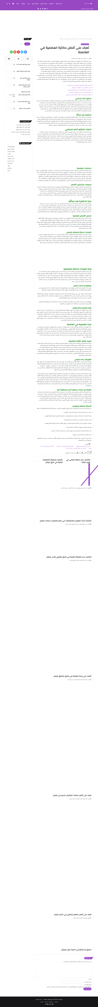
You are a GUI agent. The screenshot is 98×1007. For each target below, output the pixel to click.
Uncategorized (11, 146)
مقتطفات (23, 3)
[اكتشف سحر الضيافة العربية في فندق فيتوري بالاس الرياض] (63, 539)
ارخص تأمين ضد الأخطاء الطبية (23, 71)
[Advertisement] (49, 22)
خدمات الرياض (39, 999)
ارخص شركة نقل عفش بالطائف (25, 79)
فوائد (9, 165)
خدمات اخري (10, 156)
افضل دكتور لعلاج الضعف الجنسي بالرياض (24, 86)
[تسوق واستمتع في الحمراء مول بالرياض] (63, 932)
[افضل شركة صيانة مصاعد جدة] (11, 66)
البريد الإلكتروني (87, 982)
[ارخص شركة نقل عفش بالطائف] (11, 80)
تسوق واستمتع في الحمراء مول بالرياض (76, 949)
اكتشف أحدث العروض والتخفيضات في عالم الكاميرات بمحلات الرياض (65, 520)
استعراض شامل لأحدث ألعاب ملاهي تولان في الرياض (78, 94)
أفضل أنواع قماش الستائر (24, 95)
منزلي (28, 3)
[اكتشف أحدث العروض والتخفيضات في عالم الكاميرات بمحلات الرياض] (63, 503)
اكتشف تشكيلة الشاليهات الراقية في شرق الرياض (79, 85)
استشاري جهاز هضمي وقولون (83, 446)
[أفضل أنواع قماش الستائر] (11, 97)
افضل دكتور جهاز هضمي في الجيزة (64, 446)
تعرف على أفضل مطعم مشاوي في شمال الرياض (72, 914)
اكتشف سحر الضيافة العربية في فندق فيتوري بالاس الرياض (68, 557)
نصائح (18, 3)
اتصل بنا (41, 1001)
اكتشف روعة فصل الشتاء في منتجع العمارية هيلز (79, 90)
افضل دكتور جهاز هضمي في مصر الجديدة (76, 448)
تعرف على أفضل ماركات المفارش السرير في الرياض (72, 795)
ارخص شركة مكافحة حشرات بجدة (23, 102)
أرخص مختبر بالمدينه (25, 92)
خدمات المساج (59, 3)
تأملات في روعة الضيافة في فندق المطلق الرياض (72, 676)
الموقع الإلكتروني (87, 984)
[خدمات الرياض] (88, 3)
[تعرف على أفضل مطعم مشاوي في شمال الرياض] (63, 855)
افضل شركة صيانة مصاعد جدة (23, 64)
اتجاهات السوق (35, 3)
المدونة (9, 153)
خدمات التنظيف (11, 158)
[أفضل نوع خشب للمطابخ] (11, 110)
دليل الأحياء (51, 3)
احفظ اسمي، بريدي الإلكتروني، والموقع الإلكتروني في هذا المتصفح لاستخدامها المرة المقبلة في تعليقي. (68, 986)
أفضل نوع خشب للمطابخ (24, 108)
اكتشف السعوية (43, 3)
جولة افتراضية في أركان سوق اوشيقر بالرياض (80, 92)
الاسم (89, 979)
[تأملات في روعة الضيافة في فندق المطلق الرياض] (63, 617)
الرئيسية (88, 38)
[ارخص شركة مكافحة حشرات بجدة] (11, 103)
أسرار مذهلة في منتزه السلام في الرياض (81, 87)
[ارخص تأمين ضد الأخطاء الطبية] (11, 73)
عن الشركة (51, 1001)
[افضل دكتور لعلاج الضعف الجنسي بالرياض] (11, 87)
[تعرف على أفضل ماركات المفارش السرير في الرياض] (63, 736)
